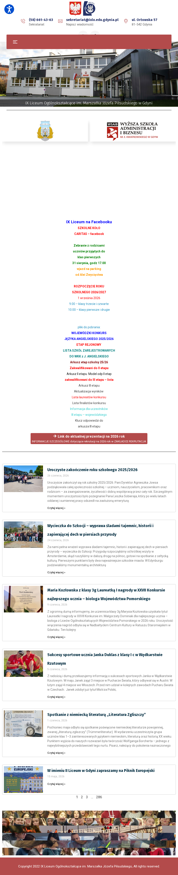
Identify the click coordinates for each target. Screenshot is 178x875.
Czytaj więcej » (56, 508)
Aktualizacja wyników (89, 391)
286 (99, 797)
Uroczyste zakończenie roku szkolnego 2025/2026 (92, 469)
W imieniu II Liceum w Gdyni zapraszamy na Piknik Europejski (101, 770)
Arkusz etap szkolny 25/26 (89, 362)
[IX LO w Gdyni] (89, 8)
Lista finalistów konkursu (89, 403)
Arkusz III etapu (89, 385)
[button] (9, 9)
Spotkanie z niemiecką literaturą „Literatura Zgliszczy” (96, 714)
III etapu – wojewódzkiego (89, 414)
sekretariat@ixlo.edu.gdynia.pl (92, 20)
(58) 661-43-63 (41, 20)
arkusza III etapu (89, 426)
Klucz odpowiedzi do (89, 420)
